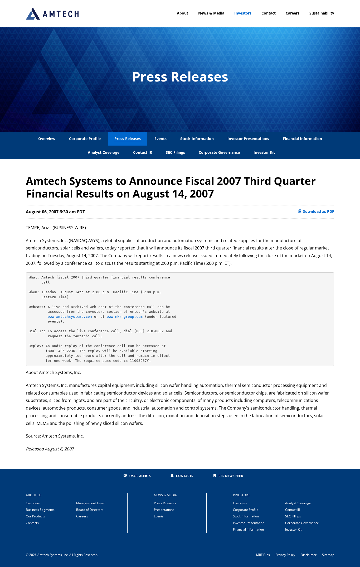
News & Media (211, 13)
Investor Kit (264, 152)
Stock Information (197, 138)
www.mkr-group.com (125, 317)
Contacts (184, 476)
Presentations (164, 509)
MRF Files (263, 554)
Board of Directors (89, 509)
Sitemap (328, 554)
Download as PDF (317, 211)
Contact (268, 13)
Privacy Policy (285, 554)
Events (160, 138)
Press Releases (127, 138)
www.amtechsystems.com (70, 317)
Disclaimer (309, 554)
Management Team (90, 503)
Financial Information (302, 138)
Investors (242, 13)
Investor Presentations (248, 138)
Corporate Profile (85, 138)
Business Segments (40, 509)
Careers (292, 13)
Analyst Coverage (103, 152)
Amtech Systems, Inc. (53, 554)
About (182, 13)
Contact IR (142, 152)
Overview (46, 138)
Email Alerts (140, 476)
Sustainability (321, 13)
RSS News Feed (230, 476)
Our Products (35, 516)
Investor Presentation (248, 523)
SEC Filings (175, 152)
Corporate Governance (219, 152)
